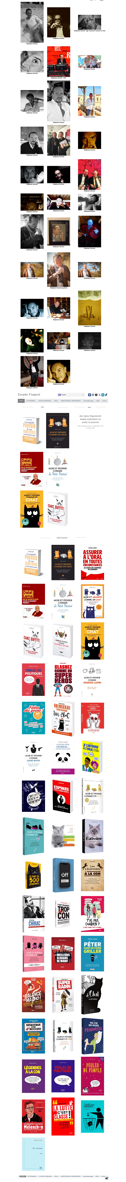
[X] (99, 394)
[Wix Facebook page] (89, 394)
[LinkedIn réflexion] (102, 394)
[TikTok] (106, 394)
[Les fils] (96, 394)
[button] (56, 401)
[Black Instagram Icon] (92, 394)
